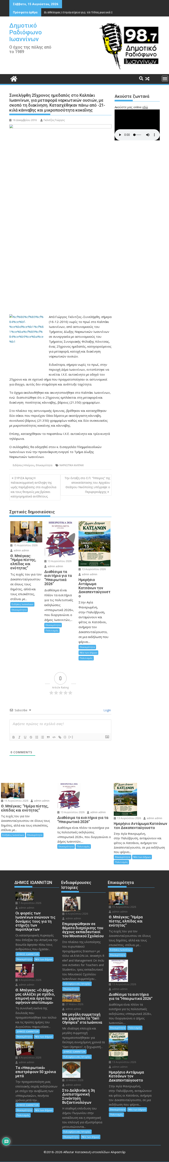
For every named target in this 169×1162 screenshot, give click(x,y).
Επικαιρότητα (44, 465)
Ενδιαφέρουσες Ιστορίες (76, 983)
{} (65, 736)
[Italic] (19, 737)
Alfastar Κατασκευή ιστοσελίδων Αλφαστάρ (94, 1152)
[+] (71, 736)
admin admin (21, 550)
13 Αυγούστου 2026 (59, 561)
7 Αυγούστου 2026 (29, 903)
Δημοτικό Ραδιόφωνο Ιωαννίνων (25, 32)
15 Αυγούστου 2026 (25, 545)
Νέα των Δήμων (88, 652)
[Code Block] (54, 737)
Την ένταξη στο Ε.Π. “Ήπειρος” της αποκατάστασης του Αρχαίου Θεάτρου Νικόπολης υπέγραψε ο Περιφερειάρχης (87, 485)
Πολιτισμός (52, 630)
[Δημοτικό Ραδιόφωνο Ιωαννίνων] (13, 78)
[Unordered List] (42, 737)
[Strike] (31, 737)
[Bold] (13, 737)
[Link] (60, 737)
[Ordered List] (37, 737)
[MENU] (165, 79)
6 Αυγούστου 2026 (29, 980)
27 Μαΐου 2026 (74, 1004)
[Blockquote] (48, 737)
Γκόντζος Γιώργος (54, 120)
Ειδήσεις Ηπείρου (23, 465)
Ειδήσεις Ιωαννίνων (22, 604)
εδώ (145, 107)
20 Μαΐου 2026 (74, 1080)
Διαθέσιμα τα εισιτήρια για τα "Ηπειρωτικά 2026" (81, 12)
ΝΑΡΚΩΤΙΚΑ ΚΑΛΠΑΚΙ (72, 465)
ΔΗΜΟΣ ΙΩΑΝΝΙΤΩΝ (28, 954)
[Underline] (25, 737)
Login (107, 710)
